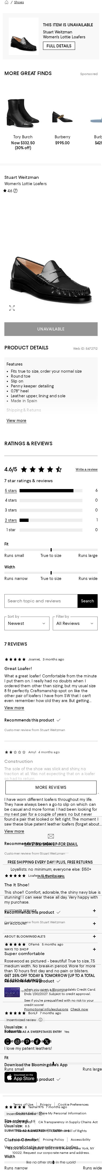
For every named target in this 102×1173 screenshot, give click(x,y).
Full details (59, 46)
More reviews (51, 787)
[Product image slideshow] (51, 257)
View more (16, 420)
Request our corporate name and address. (56, 1153)
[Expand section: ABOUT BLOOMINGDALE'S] (51, 936)
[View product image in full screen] (12, 308)
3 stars (11, 510)
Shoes (19, 2)
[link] (23, 142)
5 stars (11, 490)
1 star (11, 530)
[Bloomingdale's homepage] (6, 2)
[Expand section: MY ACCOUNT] (51, 923)
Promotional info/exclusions (46, 1009)
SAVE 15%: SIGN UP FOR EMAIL (51, 844)
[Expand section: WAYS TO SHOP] (51, 949)
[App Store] (20, 1077)
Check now (79, 1009)
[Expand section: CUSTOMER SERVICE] (51, 910)
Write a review (87, 469)
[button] (51, 257)
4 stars (11, 500)
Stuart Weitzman (58, 32)
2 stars (11, 520)
